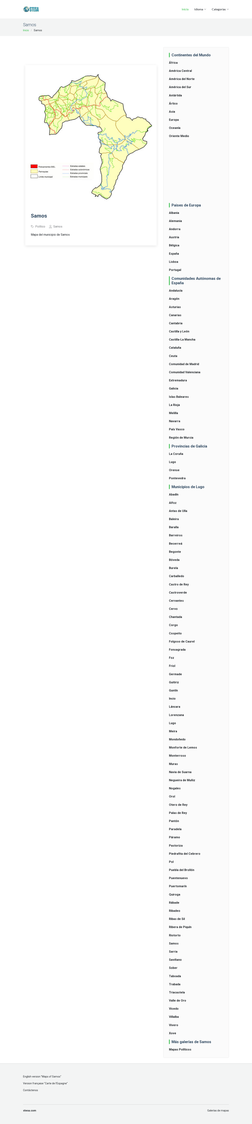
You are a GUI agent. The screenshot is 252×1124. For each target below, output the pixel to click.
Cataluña (175, 347)
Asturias (175, 307)
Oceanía (174, 128)
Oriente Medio (179, 136)
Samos (174, 943)
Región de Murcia (181, 437)
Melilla (173, 413)
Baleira (174, 519)
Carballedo (176, 576)
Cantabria (175, 323)
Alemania (175, 221)
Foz (171, 658)
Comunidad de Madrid (184, 364)
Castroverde (178, 592)
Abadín (173, 494)
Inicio (185, 9)
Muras (173, 764)
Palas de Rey (178, 813)
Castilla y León (179, 331)
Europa (174, 120)
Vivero (173, 1025)
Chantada (175, 617)
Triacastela (177, 992)
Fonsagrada (177, 649)
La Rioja (174, 405)
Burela (173, 568)
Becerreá (175, 543)
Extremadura (178, 380)
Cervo (173, 609)
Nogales (175, 788)
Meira (173, 731)
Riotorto (175, 935)
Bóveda (174, 560)
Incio (172, 698)
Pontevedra (177, 478)
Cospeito (175, 633)
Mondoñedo (177, 739)
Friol (172, 666)
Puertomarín (178, 886)
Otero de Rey (178, 805)
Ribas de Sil (177, 919)
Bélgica (174, 245)
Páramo (174, 837)
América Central (180, 71)
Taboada (175, 976)
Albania (174, 213)
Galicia (173, 388)
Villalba (174, 1017)
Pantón (174, 821)
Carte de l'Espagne (56, 1083)
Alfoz (173, 503)
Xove (172, 1033)
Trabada (174, 984)
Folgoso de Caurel (182, 641)
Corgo (173, 625)
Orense (174, 470)
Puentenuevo (178, 878)
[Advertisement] (92, 48)
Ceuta (173, 356)
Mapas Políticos (180, 1049)
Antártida (175, 95)
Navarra (174, 421)
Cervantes (176, 600)
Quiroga (174, 894)
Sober (173, 968)
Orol (172, 796)
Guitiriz (174, 682)
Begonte (175, 552)
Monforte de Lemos (183, 747)
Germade (175, 674)
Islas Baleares (179, 397)
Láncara (174, 706)
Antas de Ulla (178, 511)
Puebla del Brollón (181, 870)
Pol (171, 862)
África (173, 62)
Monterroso (177, 755)
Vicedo (174, 1008)
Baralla (174, 527)
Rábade (174, 902)
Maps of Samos (51, 1076)
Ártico (173, 103)
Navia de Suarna (180, 772)
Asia (172, 111)
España (174, 253)
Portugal (175, 270)
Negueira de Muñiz (182, 780)
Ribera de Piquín (180, 927)
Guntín (173, 690)
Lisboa (173, 262)
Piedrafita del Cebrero (184, 853)
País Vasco (176, 429)
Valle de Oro (177, 1000)
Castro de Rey (179, 584)
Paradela (175, 829)
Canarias (175, 315)
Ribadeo (174, 911)
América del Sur (180, 87)
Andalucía (175, 290)
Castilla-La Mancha (182, 339)
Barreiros (175, 535)
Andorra (174, 229)
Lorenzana (176, 715)
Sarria (173, 951)
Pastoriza (176, 845)
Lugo (172, 462)
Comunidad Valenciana (184, 372)
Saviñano (175, 959)
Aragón (174, 298)
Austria (174, 237)
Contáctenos (30, 1090)
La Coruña (176, 454)
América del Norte (182, 79)
